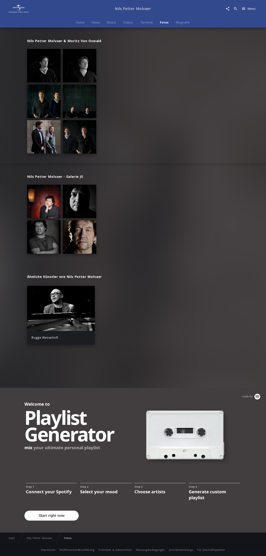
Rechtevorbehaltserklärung (77, 549)
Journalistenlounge (181, 549)
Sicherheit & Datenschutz (115, 549)
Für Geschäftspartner (211, 549)
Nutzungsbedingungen (150, 549)
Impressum (48, 549)
